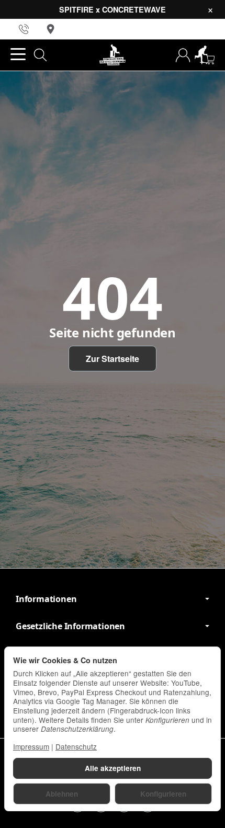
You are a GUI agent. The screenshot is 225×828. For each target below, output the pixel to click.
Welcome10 (102, 444)
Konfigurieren (163, 794)
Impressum (31, 746)
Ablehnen (62, 794)
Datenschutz (76, 746)
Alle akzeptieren (113, 768)
